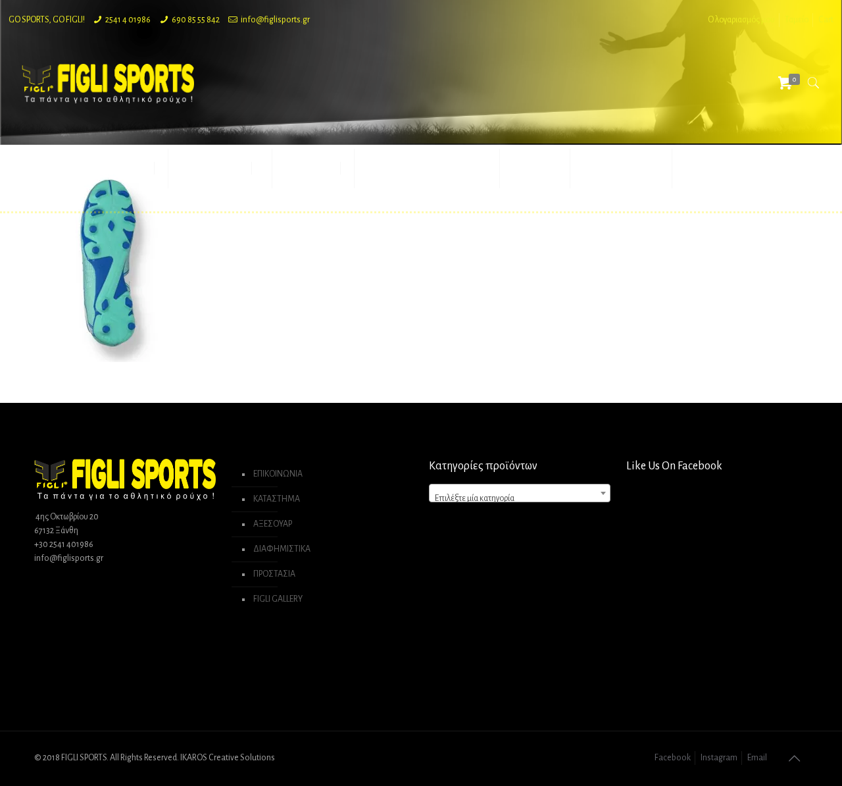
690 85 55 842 (196, 19)
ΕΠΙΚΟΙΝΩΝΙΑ (278, 474)
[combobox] (519, 493)
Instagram (719, 757)
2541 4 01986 (128, 19)
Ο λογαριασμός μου (741, 19)
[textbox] (520, 498)
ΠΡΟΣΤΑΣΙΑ (274, 574)
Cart (825, 19)
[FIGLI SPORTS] (108, 83)
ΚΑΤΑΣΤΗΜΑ (276, 499)
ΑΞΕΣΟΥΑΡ (272, 524)
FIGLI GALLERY (278, 599)
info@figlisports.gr (275, 19)
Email (757, 757)
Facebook (673, 757)
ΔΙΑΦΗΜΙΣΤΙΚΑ (281, 549)
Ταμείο (796, 19)
